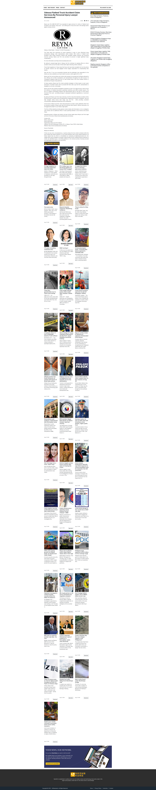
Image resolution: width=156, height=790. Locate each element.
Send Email (49, 121)
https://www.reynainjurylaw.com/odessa (64, 116)
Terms (91, 788)
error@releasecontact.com (80, 136)
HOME (45, 7)
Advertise (105, 788)
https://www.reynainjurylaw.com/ (63, 60)
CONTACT (62, 7)
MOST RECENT (51, 7)
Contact (111, 788)
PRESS (57, 7)
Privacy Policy (98, 788)
